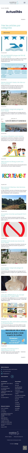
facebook (13, 376)
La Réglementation (19, 392)
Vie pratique (18, 381)
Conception (12, 443)
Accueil (2, 8)
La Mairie (17, 383)
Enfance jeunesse (19, 397)
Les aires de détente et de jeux (6, 424)
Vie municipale (4, 386)
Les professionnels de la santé (6, 395)
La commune (4, 381)
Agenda (17, 410)
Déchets (17, 399)
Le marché (3, 412)
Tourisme (3, 410)
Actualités (17, 406)
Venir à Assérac (4, 408)
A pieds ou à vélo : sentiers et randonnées (6, 421)
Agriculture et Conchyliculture (4, 418)
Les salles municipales (20, 395)
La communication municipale (5, 389)
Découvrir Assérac (5, 406)
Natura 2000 (4, 427)
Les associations (5, 397)
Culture (16, 393)
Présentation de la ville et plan (7, 384)
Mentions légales (8, 436)
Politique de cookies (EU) (18, 436)
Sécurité (17, 385)
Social (16, 401)
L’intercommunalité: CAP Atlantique (6, 392)
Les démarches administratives (18, 387)
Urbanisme (17, 390)
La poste (17, 402)
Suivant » (23, 19)
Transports (17, 404)
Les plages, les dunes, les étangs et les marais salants (7, 415)
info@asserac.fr (6, 373)
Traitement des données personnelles (14, 440)
